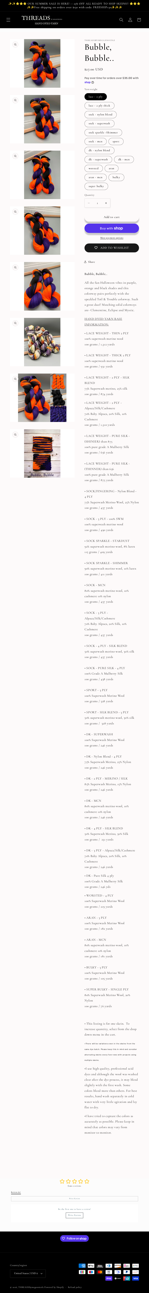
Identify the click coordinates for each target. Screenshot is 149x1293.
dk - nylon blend (99, 150)
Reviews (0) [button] (16, 1192)
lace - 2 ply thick (99, 105)
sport (116, 141)
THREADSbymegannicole (31, 1287)
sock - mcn (95, 141)
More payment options (111, 237)
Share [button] (91, 261)
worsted (94, 168)
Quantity (89, 195)
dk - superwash (98, 159)
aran (111, 168)
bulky (116, 177)
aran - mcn (95, 177)
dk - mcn (124, 159)
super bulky (96, 186)
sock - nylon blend (100, 114)
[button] (8, 19)
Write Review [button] (74, 1198)
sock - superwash (99, 123)
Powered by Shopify (54, 1287)
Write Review (74, 1215)
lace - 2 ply (96, 96)
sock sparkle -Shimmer (103, 132)
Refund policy (75, 1287)
